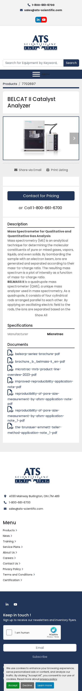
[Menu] (36, 74)
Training (8, 541)
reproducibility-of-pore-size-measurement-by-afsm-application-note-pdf (40, 398)
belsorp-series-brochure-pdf (37, 354)
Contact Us (10, 563)
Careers (8, 558)
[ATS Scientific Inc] (33, 475)
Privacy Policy (12, 569)
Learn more (45, 685)
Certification (11, 580)
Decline (27, 685)
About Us (9, 552)
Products (9, 530)
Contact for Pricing (41, 195)
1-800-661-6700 (43, 5)
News (6, 536)
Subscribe (39, 657)
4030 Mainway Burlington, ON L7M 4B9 (34, 496)
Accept (12, 685)
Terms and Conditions (17, 575)
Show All (41, 315)
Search (71, 63)
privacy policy (48, 679)
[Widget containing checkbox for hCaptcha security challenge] (32, 632)
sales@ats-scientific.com (43, 10)
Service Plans (11, 547)
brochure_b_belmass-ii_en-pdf (40, 361)
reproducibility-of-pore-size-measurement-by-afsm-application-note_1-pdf (35, 415)
